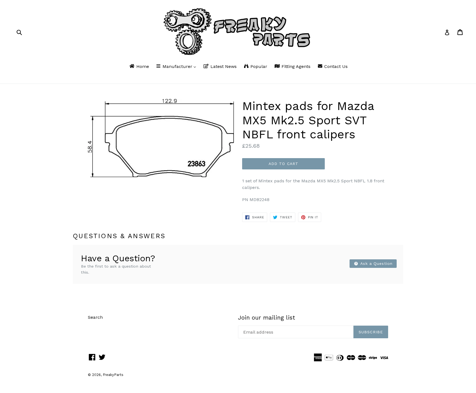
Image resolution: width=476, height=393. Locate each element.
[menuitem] (138, 67)
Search (95, 317)
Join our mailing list (266, 317)
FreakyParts (113, 375)
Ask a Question (376, 263)
